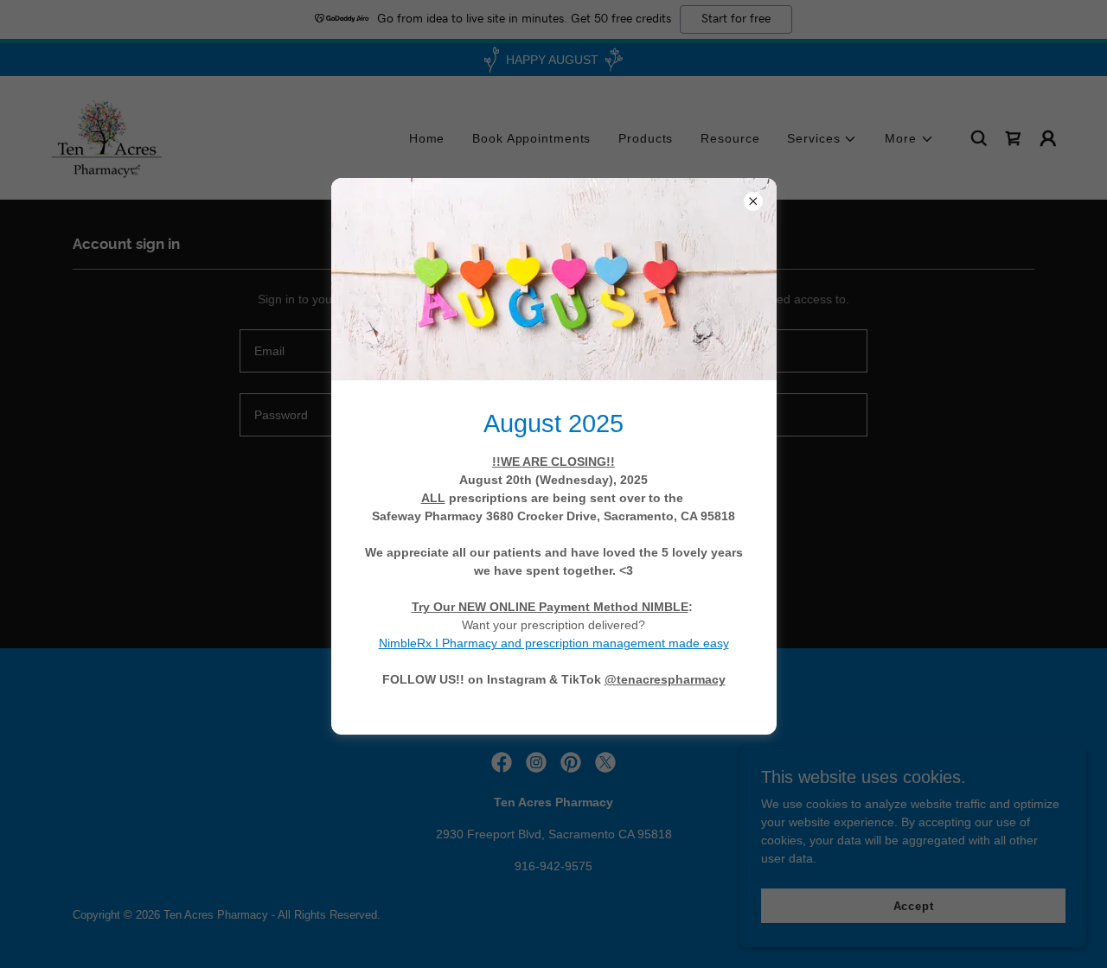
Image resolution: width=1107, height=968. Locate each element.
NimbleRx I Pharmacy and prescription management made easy (554, 643)
